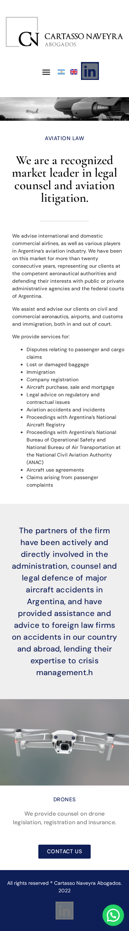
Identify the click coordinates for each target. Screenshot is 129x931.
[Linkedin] (90, 71)
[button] (46, 72)
